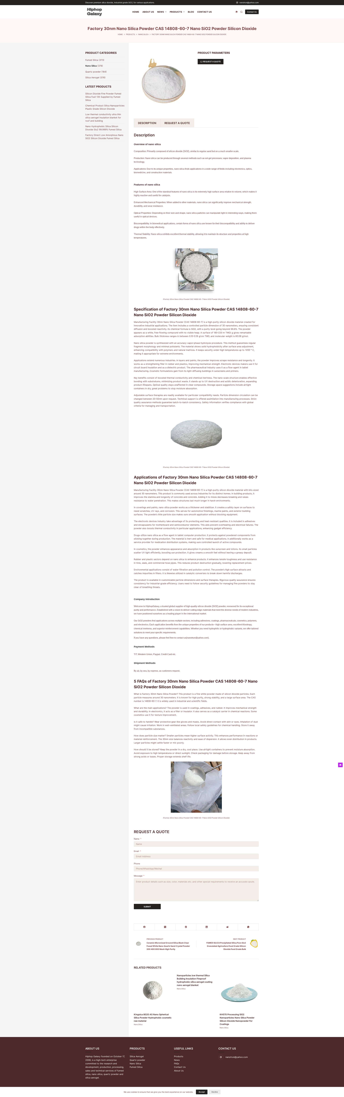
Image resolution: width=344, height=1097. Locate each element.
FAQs (176, 1063)
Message (138, 876)
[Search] (241, 12)
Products (178, 1056)
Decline (215, 1092)
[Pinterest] (185, 926)
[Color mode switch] (236, 12)
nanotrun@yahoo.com (249, 2)
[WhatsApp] (248, 926)
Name (136, 839)
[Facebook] (144, 926)
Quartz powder (93, 71)
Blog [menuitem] (191, 11)
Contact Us (252, 12)
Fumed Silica (91, 60)
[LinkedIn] (206, 926)
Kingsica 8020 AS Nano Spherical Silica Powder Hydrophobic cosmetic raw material (152, 1017)
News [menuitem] (160, 11)
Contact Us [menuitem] (204, 11)
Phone (137, 863)
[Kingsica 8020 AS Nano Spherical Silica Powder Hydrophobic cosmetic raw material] (153, 991)
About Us (179, 1070)
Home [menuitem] (135, 11)
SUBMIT (147, 906)
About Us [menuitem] (148, 11)
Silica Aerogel (92, 77)
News (177, 1060)
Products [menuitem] (176, 11)
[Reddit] (227, 926)
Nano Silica (138, 1024)
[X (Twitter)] (165, 926)
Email (136, 851)
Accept (202, 1092)
